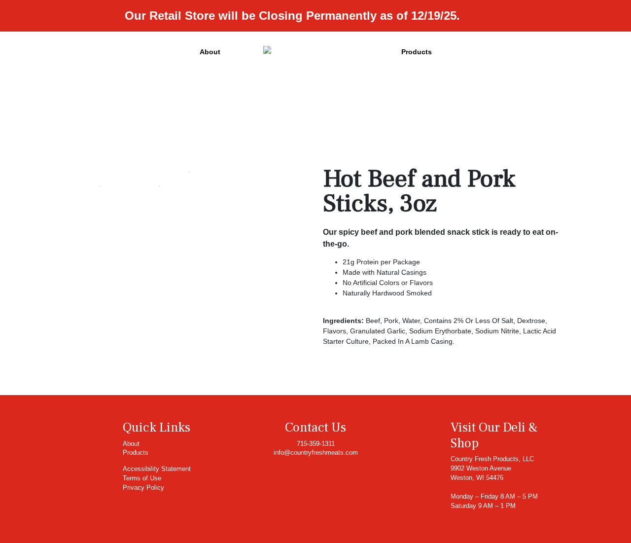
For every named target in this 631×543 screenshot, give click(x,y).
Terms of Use (142, 478)
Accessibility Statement (157, 469)
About (210, 52)
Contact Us (315, 427)
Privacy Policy (143, 487)
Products (416, 52)
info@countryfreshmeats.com (316, 452)
